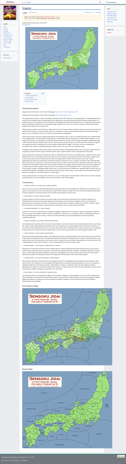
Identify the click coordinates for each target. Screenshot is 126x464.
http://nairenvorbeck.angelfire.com (66, 112)
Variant (109, 32)
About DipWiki (15, 460)
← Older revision (31, 18)
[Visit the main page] (10, 12)
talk (53, 17)
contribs (57, 17)
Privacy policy (5, 460)
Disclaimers (24, 460)
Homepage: (25, 25)
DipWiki (10, 2)
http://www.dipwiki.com (62, 115)
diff (25, 18)
